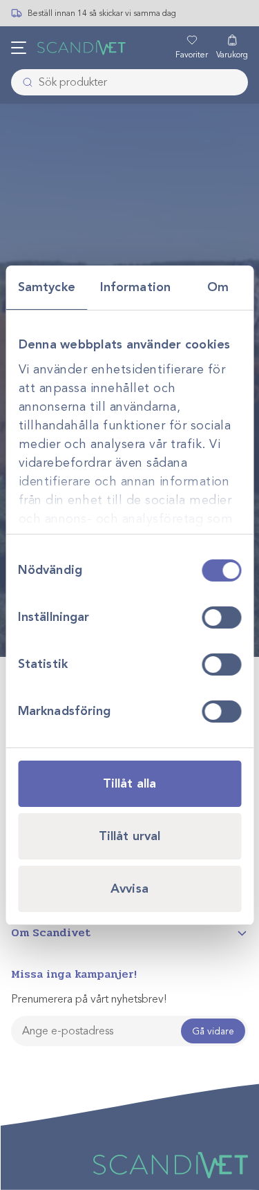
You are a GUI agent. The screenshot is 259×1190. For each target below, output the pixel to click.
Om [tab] (218, 287)
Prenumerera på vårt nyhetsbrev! (88, 999)
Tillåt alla (129, 783)
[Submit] (23, 82)
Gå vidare (213, 1031)
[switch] (221, 617)
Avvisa (129, 888)
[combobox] (129, 82)
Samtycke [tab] (46, 287)
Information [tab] (135, 287)
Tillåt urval (129, 836)
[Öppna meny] (19, 48)
